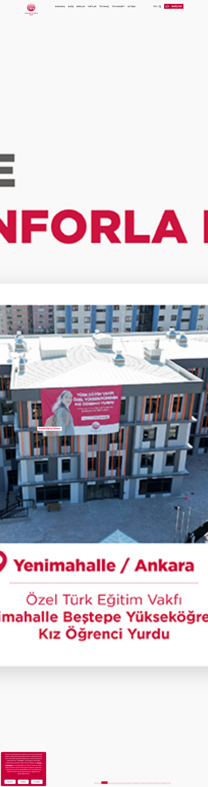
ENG (155, 6)
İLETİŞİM (131, 7)
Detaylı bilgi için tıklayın (49, 414)
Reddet (23, 782)
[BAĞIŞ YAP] (173, 6)
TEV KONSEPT (118, 7)
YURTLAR (92, 7)
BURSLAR (81, 7)
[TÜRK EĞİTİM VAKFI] (31, 9)
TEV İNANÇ (104, 7)
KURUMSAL (60, 7)
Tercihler (37, 782)
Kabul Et (10, 782)
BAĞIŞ (71, 7)
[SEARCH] (160, 6)
